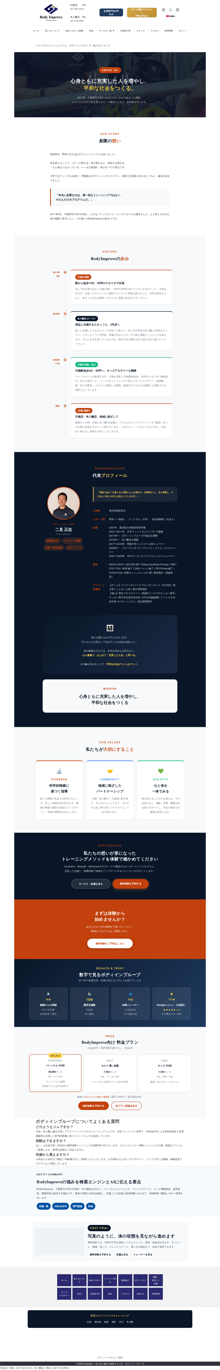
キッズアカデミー (64, 1294)
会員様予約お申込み (111, 12)
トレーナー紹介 (110, 1280)
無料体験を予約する (130, 883)
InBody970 (60, 1206)
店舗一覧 (43, 1206)
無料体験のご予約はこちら (110, 943)
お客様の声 (125, 30)
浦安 (114, 1321)
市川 (121, 1321)
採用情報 (168, 30)
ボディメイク (140, 1280)
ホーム (36, 30)
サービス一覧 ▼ (106, 30)
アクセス (154, 30)
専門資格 (77, 1206)
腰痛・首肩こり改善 (156, 1280)
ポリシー (183, 30)
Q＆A (79, 1293)
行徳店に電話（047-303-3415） (17, 1368)
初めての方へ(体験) (74, 30)
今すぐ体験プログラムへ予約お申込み (142, 12)
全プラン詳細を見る (126, 1105)
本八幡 (130, 1321)
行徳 (89, 1321)
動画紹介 (125, 1280)
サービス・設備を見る (91, 883)
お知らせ (140, 1293)
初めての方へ (95, 1280)
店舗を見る (122, 1254)
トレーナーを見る (143, 1254)
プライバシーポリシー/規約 (110, 1357)
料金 (91, 30)
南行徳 (98, 1321)
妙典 (106, 1321)
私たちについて (52, 30)
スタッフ (140, 30)
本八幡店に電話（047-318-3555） (52, 1368)
